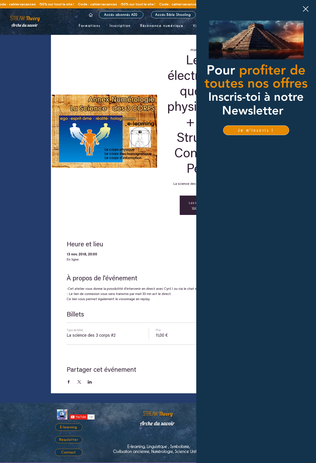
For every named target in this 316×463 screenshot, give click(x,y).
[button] (305, 9)
